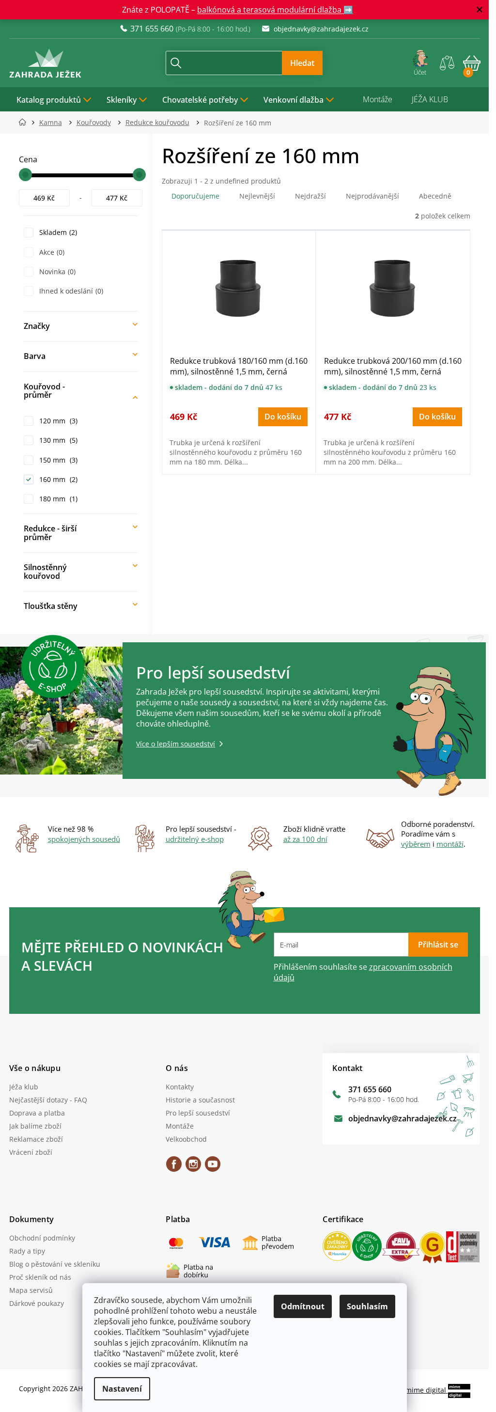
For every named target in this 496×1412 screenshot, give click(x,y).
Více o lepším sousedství (175, 743)
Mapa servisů (31, 1290)
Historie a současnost (200, 1099)
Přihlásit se (438, 944)
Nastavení (122, 1388)
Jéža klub (23, 1086)
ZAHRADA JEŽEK (174, 1167)
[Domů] (25, 122)
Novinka (56, 271)
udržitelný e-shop (195, 839)
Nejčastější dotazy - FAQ (48, 1099)
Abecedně (435, 196)
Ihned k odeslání (70, 290)
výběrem (416, 844)
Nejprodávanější (372, 196)
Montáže (377, 99)
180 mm (57, 498)
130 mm (57, 440)
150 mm (57, 460)
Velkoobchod (186, 1139)
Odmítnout (303, 1306)
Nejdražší (310, 196)
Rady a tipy (27, 1251)
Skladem (57, 232)
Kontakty (180, 1086)
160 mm (57, 479)
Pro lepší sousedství (198, 1112)
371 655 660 (369, 1089)
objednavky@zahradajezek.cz (402, 1118)
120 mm (57, 420)
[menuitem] (54, 99)
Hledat (302, 63)
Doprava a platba (37, 1112)
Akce (50, 252)
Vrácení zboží (30, 1152)
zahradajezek (193, 1167)
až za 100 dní (305, 839)
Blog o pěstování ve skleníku (54, 1264)
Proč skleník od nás (40, 1277)
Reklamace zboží (36, 1139)
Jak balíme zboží (35, 1126)
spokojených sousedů (84, 839)
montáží (450, 844)
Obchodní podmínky (42, 1237)
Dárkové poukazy (36, 1303)
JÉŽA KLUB (430, 99)
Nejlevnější (257, 196)
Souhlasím (367, 1306)
